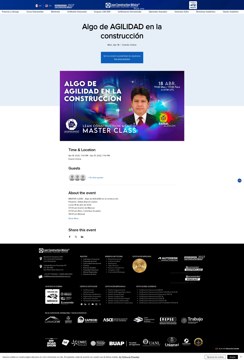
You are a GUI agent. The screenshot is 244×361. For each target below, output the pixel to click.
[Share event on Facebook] (69, 237)
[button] (131, 12)
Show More (73, 218)
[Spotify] (81, 304)
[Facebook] (88, 304)
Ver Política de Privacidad (129, 357)
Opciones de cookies (215, 357)
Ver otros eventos (122, 59)
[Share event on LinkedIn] (82, 237)
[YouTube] (92, 304)
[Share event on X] (76, 237)
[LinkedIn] (85, 304)
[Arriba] (239, 181)
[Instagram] (96, 304)
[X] (100, 304)
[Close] (240, 357)
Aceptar (233, 357)
